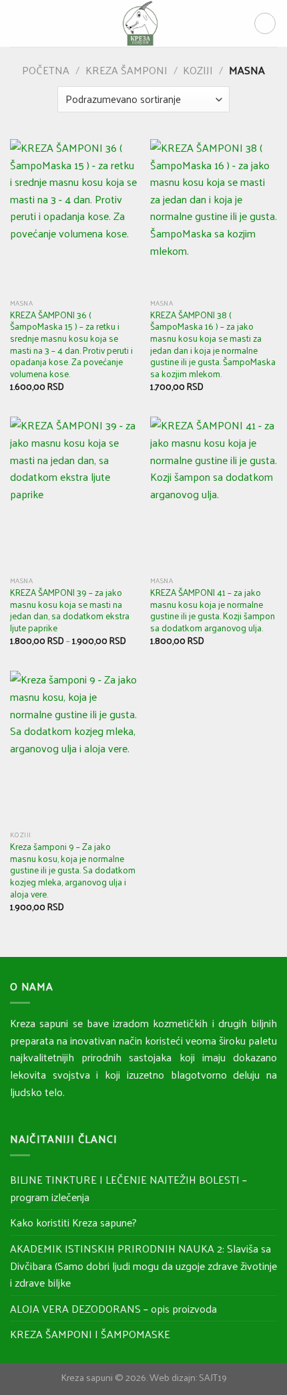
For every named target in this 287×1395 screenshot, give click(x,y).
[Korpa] (265, 23)
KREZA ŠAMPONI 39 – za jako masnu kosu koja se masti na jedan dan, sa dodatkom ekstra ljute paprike (69, 610)
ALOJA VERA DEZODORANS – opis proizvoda (113, 1308)
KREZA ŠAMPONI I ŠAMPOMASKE (90, 1334)
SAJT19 (213, 1377)
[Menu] (18, 23)
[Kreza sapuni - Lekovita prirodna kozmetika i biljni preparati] (140, 23)
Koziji (198, 70)
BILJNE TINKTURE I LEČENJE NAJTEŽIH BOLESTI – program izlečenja (128, 1188)
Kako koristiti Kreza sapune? (73, 1222)
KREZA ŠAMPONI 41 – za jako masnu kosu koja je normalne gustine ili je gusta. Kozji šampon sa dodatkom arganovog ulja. (212, 610)
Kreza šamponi (126, 70)
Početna (45, 70)
